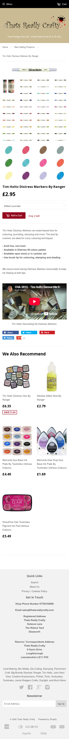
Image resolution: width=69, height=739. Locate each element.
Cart (64, 4)
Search (34, 582)
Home (5, 46)
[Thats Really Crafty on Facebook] (30, 688)
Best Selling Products (24, 46)
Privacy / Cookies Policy (34, 591)
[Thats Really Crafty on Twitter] (21, 688)
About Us (34, 586)
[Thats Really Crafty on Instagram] (47, 688)
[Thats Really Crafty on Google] (38, 688)
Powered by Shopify (47, 719)
